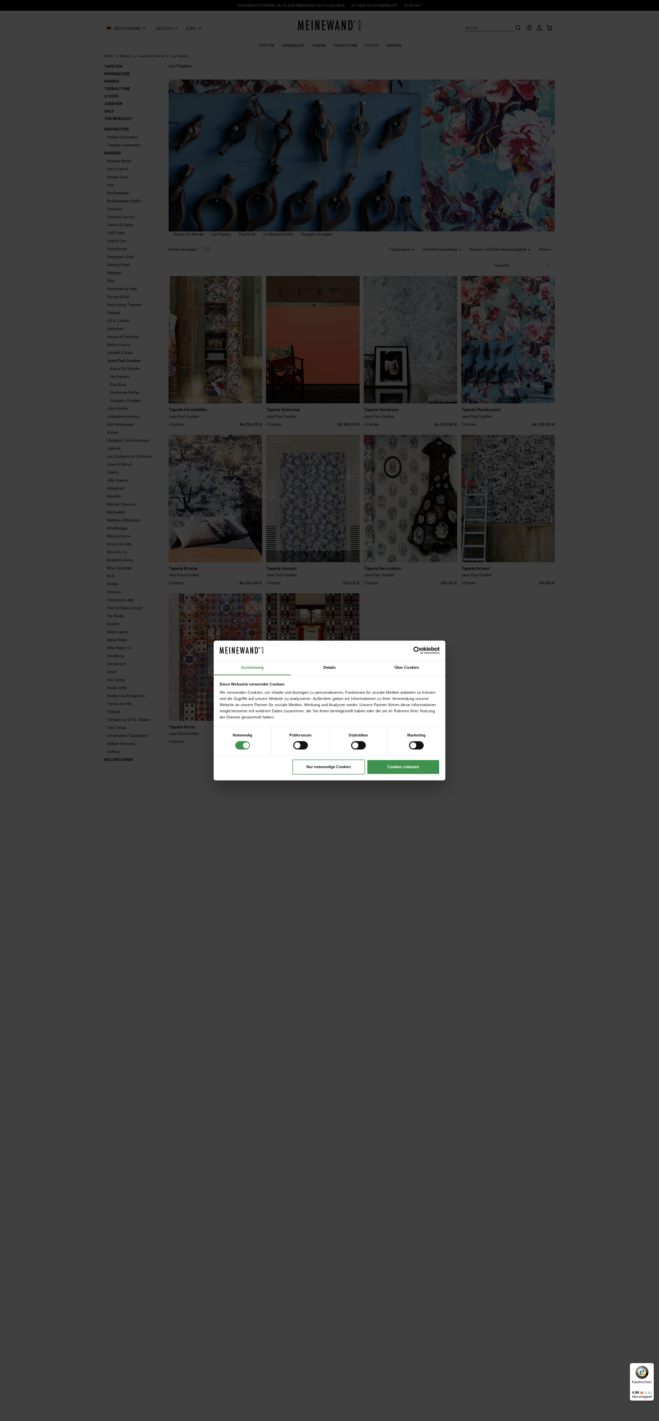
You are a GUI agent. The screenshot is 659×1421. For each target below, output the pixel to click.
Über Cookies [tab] (406, 667)
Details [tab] (329, 667)
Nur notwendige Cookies (328, 767)
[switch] (300, 745)
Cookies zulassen (403, 767)
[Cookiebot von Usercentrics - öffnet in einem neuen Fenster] (417, 650)
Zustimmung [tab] (252, 667)
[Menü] (651, 1366)
